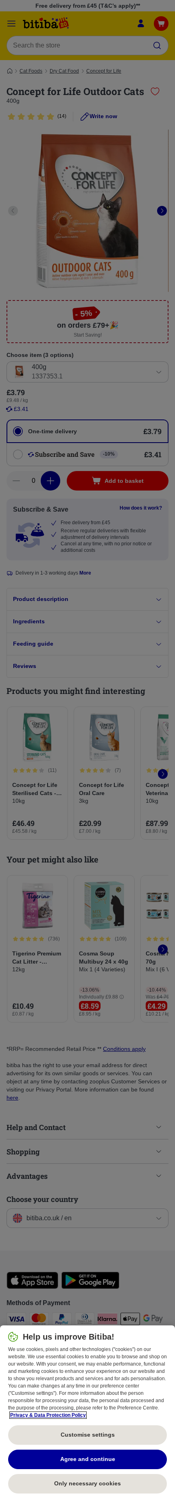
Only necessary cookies (87, 1483)
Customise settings (88, 1434)
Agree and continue (87, 1459)
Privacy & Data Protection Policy (48, 1415)
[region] (87, 1412)
